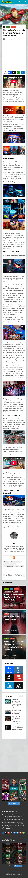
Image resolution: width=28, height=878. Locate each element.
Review (21, 566)
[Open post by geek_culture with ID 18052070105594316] (22, 795)
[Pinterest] (20, 833)
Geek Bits (6, 588)
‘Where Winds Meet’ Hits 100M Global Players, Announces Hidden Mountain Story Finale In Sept (17, 720)
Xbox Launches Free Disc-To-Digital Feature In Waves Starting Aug (17, 727)
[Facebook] (3, 833)
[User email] (14, 557)
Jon (6, 39)
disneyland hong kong (16, 561)
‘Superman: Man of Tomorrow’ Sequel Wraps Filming (16, 712)
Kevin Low (8, 655)
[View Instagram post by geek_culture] (8, 789)
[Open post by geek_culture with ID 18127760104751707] (14, 784)
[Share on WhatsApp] (18, 72)
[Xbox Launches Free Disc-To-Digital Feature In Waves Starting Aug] (8, 727)
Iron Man (13, 564)
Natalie (7, 630)
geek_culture (5, 780)
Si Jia (7, 605)
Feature (7, 26)
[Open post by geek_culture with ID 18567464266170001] (5, 795)
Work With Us (15, 874)
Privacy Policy (9, 874)
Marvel (16, 566)
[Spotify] (23, 833)
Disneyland (6, 561)
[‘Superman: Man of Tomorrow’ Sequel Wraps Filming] (8, 712)
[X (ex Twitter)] (11, 833)
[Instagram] (6, 833)
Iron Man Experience (8, 566)
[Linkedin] (14, 833)
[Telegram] (17, 833)
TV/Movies (13, 26)
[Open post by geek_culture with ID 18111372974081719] (14, 795)
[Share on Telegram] (23, 72)
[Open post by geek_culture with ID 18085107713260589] (5, 784)
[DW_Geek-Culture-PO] (14, 110)
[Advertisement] (14, 55)
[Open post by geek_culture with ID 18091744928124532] (22, 784)
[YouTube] (8, 833)
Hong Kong (6, 564)
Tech (11, 588)
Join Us (20, 874)
